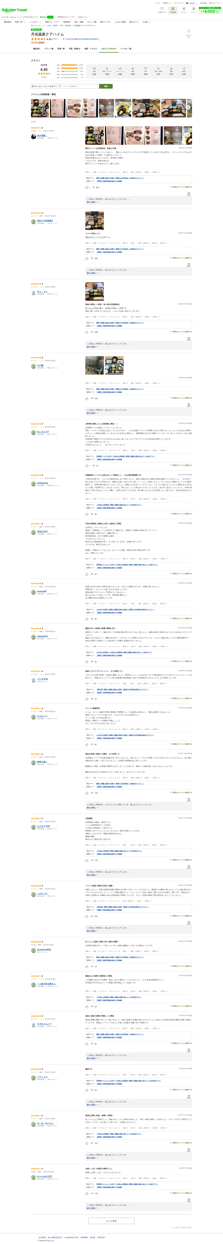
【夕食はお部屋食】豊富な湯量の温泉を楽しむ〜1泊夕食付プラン (119, 851)
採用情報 (84, 1237)
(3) (74, 48)
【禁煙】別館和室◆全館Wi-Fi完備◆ (109, 181)
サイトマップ (178, 3)
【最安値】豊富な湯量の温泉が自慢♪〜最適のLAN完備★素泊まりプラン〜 (122, 689)
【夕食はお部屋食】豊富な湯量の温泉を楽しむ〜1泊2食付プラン (118, 505)
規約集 (92, 1237)
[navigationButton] (188, 107)
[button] (40, 108)
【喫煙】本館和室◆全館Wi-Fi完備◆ (109, 252)
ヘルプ (157, 3)
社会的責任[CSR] (71, 1237)
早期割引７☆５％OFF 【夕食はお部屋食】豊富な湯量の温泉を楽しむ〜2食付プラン (125, 456)
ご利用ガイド (167, 3)
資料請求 (101, 1237)
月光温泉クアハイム (47, 34)
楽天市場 (203, 3)
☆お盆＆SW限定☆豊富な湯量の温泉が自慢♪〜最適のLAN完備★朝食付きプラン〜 (125, 610)
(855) (108, 48)
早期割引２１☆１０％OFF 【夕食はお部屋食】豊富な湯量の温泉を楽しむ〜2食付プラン (127, 565)
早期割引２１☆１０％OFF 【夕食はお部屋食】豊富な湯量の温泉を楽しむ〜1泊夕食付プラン (128, 1081)
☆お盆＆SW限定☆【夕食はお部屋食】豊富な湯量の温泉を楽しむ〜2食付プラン (124, 652)
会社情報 (42, 1237)
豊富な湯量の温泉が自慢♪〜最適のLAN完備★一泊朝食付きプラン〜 (120, 178)
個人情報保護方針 (55, 1237)
